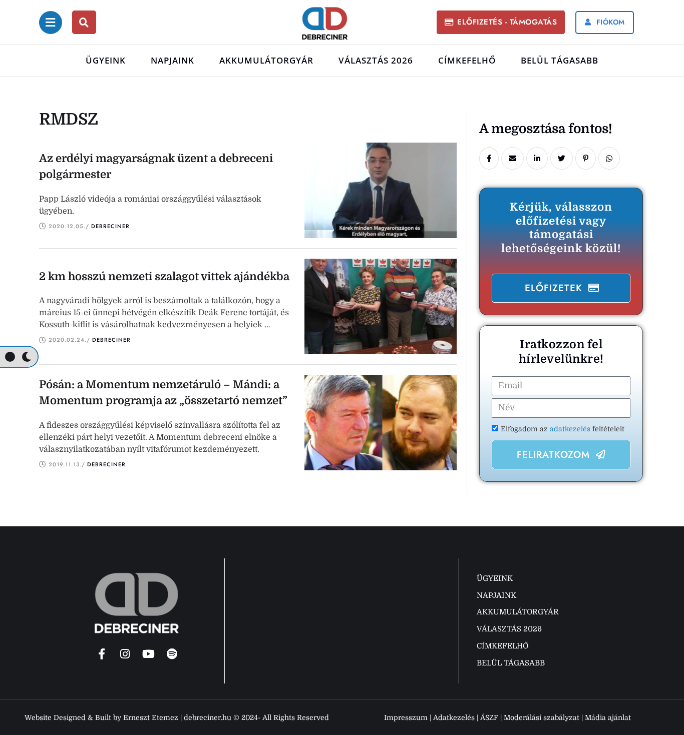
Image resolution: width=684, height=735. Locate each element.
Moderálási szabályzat (541, 717)
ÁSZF (489, 717)
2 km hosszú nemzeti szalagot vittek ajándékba (164, 276)
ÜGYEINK (106, 60)
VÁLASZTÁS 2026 (375, 60)
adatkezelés (571, 429)
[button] (500, 22)
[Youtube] (148, 653)
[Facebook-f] (101, 653)
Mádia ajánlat (608, 717)
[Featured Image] (380, 190)
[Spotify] (172, 653)
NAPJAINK (172, 60)
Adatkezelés (454, 717)
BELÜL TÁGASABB (559, 60)
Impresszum (406, 717)
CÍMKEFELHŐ (467, 60)
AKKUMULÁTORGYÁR (266, 60)
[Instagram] (125, 653)
